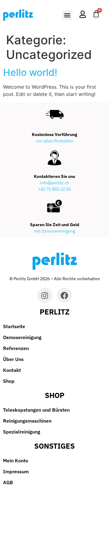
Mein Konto (15, 460)
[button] (67, 15)
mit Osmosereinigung (54, 231)
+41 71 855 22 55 (54, 189)
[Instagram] (44, 295)
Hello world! (30, 72)
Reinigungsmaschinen (27, 421)
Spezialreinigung (21, 432)
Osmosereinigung (22, 337)
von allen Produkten (55, 141)
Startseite (14, 326)
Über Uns (13, 359)
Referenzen (16, 348)
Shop (9, 381)
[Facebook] (64, 295)
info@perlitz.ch (54, 182)
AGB (8, 482)
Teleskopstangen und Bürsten (36, 410)
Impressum (16, 471)
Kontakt (12, 370)
